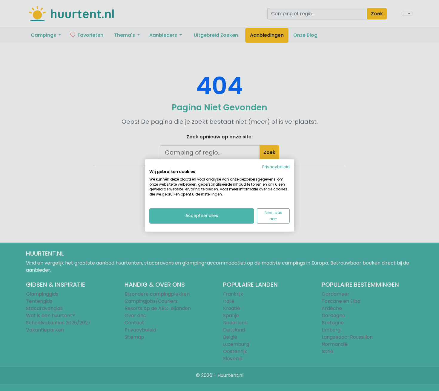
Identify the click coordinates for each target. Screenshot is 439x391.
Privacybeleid (276, 167)
